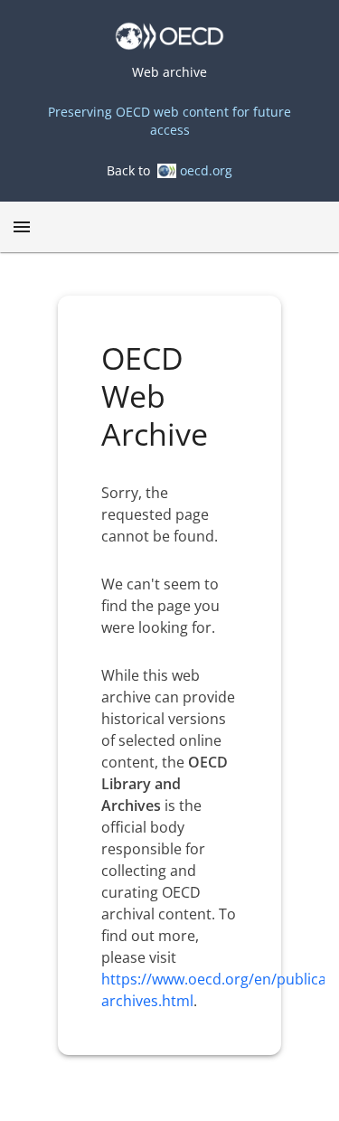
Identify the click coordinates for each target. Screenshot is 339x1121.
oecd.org (206, 170)
